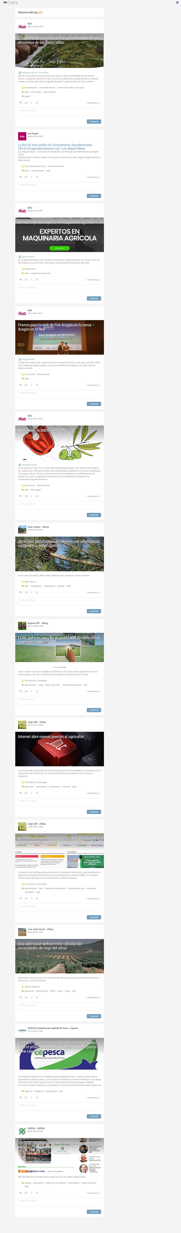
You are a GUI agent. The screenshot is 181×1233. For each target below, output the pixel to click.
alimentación (49, 92)
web (27, 92)
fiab (41, 888)
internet (66, 786)
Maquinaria (30, 268)
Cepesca (74, 1028)
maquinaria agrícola (40, 273)
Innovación (30, 374)
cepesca (28, 1091)
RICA (30, 24)
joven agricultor (52, 685)
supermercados (88, 1182)
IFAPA (52, 991)
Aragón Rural (28, 359)
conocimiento (37, 170)
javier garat (51, 1091)
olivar (60, 991)
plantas (60, 586)
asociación (38, 1182)
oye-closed (33, 133)
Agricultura (30, 581)
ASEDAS (32, 1128)
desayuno (39, 1091)
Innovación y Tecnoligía (36, 680)
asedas (28, 1182)
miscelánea (73, 1182)
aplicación (29, 991)
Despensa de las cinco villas (35, 72)
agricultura (41, 786)
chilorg (45, 527)
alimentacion (31, 888)
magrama (91, 888)
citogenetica (49, 586)
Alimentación (31, 87)
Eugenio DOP (34, 623)
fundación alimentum (55, 888)
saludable (29, 892)
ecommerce (54, 786)
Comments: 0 (93, 102)
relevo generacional (71, 685)
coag (40, 685)
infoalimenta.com (76, 888)
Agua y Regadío (32, 986)
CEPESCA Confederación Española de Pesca (48, 1028)
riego (67, 991)
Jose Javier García (36, 929)
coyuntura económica (56, 1182)
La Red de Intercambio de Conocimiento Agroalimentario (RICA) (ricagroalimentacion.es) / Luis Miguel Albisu (55, 146)
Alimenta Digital (29, 464)
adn (26, 586)
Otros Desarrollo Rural (35, 166)
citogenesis (36, 586)
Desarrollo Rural (47, 87)
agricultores (30, 685)
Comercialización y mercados (71, 87)
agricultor (29, 786)
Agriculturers (28, 256)
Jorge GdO (32, 722)
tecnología (36, 489)
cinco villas (36, 92)
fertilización (42, 991)
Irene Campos (34, 527)
